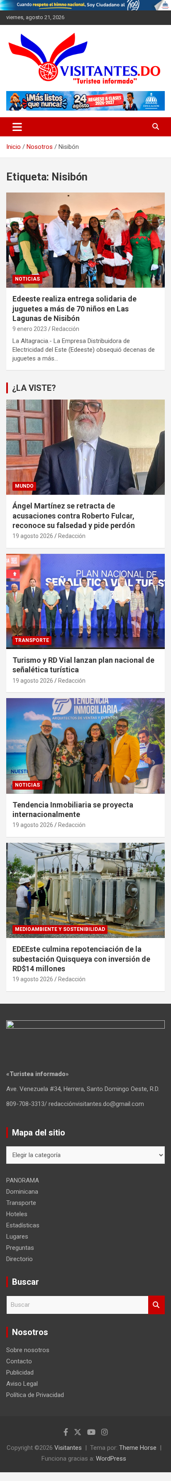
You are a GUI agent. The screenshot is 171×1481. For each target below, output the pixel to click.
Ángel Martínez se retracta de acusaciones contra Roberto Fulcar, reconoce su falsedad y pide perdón (73, 515)
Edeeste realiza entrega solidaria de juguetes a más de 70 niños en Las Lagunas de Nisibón (74, 308)
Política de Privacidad (35, 1395)
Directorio (19, 1259)
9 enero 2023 (29, 329)
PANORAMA (22, 1180)
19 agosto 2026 (32, 536)
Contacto (19, 1361)
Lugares (17, 1236)
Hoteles (16, 1214)
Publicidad (20, 1372)
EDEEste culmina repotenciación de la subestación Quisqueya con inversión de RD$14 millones (81, 959)
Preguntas (20, 1247)
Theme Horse (137, 1447)
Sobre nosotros (27, 1350)
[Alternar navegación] (17, 126)
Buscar (156, 1305)
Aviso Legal (22, 1383)
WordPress (111, 1458)
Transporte (32, 640)
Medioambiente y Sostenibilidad (60, 929)
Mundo (24, 486)
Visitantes (68, 1447)
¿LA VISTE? (34, 388)
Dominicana (22, 1191)
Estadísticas (22, 1225)
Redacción (65, 329)
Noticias (27, 279)
